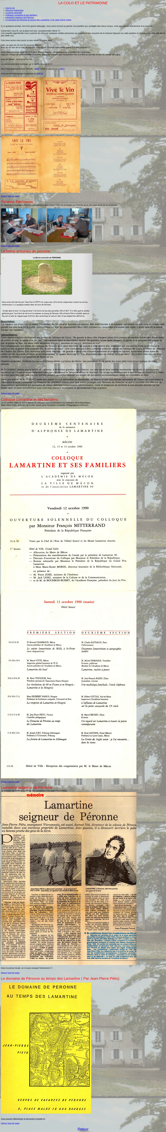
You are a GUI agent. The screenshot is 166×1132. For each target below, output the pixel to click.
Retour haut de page (10, 196)
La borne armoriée (13, 13)
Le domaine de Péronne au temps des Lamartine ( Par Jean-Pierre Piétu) (38, 20)
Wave (37, 69)
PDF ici (40, 73)
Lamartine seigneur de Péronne (19, 17)
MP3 (62, 69)
